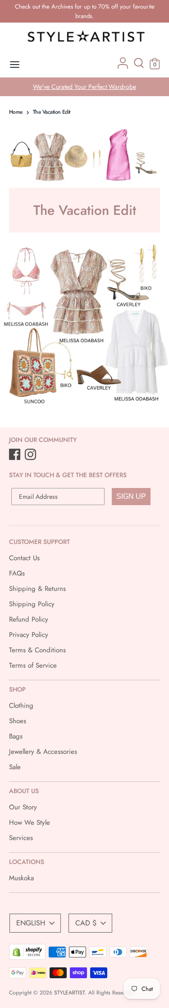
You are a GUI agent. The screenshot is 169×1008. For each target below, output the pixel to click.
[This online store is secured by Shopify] (27, 957)
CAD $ (85, 923)
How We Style (29, 822)
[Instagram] (31, 455)
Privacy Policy (28, 635)
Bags (16, 736)
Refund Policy (28, 619)
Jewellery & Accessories (43, 752)
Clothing (21, 706)
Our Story (23, 807)
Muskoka (21, 878)
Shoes (17, 721)
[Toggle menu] (14, 64)
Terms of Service (33, 665)
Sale (15, 767)
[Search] (138, 66)
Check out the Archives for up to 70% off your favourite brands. (85, 11)
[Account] (123, 66)
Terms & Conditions (37, 650)
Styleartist (69, 993)
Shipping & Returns (37, 589)
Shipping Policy (32, 604)
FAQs (17, 573)
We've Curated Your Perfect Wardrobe (84, 86)
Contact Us (24, 558)
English (30, 923)
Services (21, 838)
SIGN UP (131, 496)
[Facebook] (15, 455)
